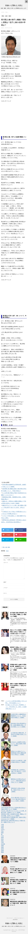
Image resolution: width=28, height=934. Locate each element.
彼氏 (2, 840)
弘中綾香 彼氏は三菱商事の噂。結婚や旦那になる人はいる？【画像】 (18, 892)
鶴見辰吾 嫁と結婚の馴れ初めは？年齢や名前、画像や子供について (18, 903)
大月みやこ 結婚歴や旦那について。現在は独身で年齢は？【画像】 (18, 743)
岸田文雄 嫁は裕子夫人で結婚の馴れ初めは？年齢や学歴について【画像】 (18, 859)
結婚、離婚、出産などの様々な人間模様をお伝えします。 (14, 926)
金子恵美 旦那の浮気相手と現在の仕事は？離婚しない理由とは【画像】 (18, 614)
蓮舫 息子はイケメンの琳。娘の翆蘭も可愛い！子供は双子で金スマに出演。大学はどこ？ (13, 507)
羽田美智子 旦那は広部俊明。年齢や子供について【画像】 (18, 790)
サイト (5, 593)
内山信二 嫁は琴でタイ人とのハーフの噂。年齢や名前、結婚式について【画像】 (18, 870)
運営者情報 (15, 919)
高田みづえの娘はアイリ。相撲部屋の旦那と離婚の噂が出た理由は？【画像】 (18, 753)
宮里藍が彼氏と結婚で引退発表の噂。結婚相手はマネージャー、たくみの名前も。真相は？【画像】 (18, 667)
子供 (2, 836)
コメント (6, 562)
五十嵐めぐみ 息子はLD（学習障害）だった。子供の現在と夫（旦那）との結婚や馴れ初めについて (15, 706)
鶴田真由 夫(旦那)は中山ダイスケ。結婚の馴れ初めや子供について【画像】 (18, 780)
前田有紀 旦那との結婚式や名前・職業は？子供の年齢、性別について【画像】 (18, 881)
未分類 (3, 844)
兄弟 (2, 826)
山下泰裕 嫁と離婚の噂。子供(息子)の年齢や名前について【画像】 (19, 734)
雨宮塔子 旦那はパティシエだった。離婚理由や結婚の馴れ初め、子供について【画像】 (18, 649)
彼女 (2, 839)
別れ (2, 831)
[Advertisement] (14, 120)
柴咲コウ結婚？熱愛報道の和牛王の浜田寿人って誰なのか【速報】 (18, 685)
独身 (2, 847)
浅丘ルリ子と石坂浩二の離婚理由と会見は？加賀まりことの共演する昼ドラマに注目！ (18, 631)
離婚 (9, 547)
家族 (4, 547)
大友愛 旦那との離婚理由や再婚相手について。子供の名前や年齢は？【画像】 (18, 716)
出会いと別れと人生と (14, 5)
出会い (3, 829)
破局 (2, 849)
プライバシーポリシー (19, 918)
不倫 (2, 824)
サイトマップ (9, 918)
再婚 (2, 827)
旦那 (2, 842)
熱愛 (2, 845)
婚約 (2, 832)
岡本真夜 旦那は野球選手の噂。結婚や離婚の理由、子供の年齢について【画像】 (18, 725)
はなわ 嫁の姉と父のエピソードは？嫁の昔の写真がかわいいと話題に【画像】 (18, 799)
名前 (5, 582)
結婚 (6, 547)
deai (7, 550)
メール (5, 587)
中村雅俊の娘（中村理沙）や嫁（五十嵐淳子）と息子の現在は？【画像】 (18, 771)
